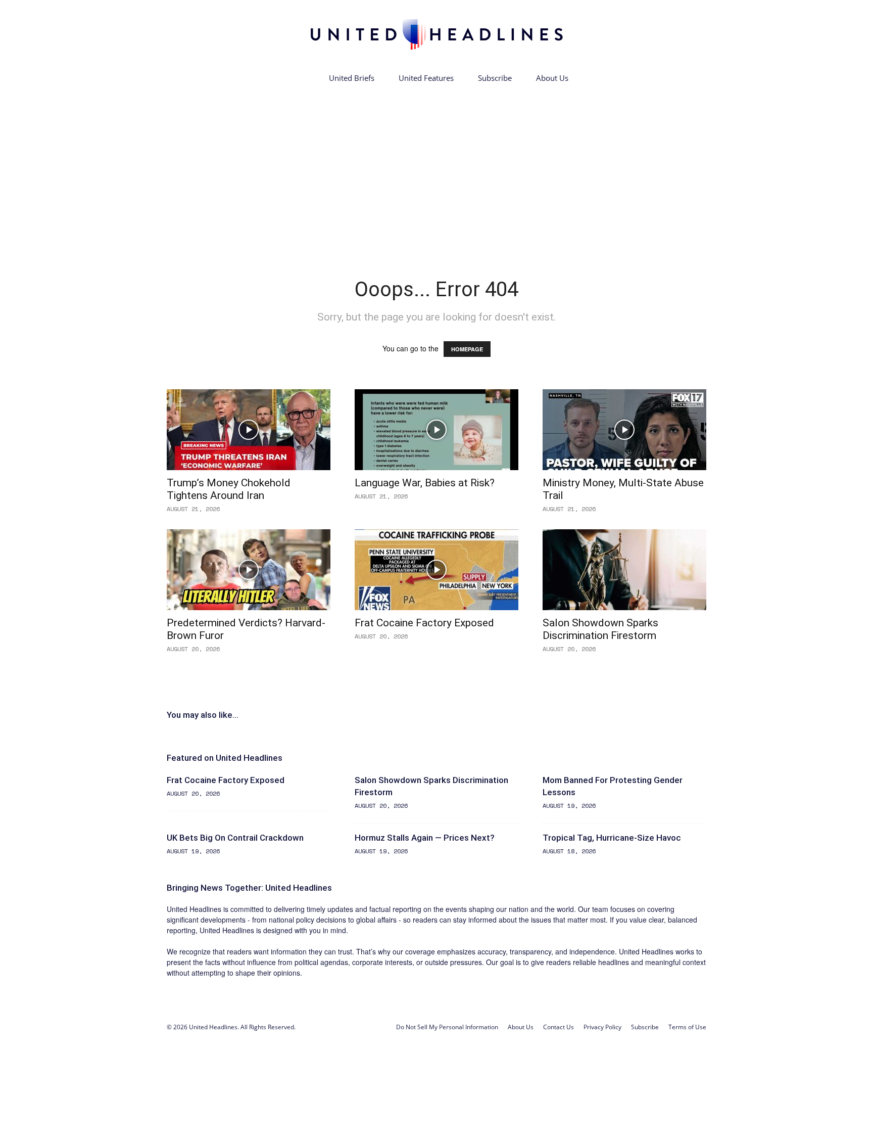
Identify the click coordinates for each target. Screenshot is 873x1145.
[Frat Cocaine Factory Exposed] (436, 569)
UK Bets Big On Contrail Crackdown (235, 838)
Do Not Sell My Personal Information (447, 1027)
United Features (426, 78)
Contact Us (558, 1027)
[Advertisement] (436, 166)
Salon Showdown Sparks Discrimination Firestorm (600, 629)
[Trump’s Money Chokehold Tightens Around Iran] (248, 429)
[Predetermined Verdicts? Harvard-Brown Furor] (248, 569)
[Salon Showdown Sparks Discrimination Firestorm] (624, 569)
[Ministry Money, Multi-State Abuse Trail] (624, 429)
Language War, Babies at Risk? (425, 483)
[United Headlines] (436, 34)
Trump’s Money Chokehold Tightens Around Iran (228, 489)
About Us (552, 78)
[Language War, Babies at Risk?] (436, 429)
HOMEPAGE (467, 349)
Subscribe (495, 78)
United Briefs (351, 78)
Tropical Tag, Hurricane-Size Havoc (612, 838)
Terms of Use (687, 1027)
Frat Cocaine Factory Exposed (424, 623)
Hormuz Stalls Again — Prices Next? (425, 838)
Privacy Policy (602, 1027)
